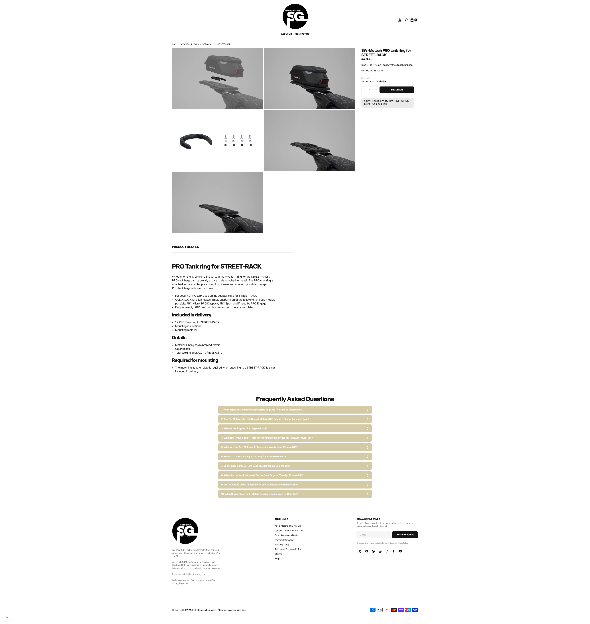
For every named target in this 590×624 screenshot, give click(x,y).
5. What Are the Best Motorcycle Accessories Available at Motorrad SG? (259, 447)
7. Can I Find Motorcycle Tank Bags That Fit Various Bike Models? (255, 465)
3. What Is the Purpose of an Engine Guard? (244, 428)
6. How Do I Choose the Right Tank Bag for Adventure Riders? (253, 456)
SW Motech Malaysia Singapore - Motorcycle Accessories (213, 610)
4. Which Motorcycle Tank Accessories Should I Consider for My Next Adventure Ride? (267, 437)
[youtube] (400, 551)
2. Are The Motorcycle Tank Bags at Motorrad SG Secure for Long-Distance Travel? (265, 419)
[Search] (406, 20)
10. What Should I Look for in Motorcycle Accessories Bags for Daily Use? (259, 494)
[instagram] (380, 551)
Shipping (364, 81)
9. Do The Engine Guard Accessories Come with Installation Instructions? (259, 484)
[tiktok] (387, 551)
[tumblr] (393, 551)
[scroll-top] (585, 619)
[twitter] (359, 551)
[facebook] (366, 551)
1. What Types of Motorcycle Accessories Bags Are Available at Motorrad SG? (262, 409)
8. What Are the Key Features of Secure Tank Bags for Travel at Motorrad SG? (262, 475)
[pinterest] (373, 551)
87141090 (185, 44)
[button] (399, 20)
